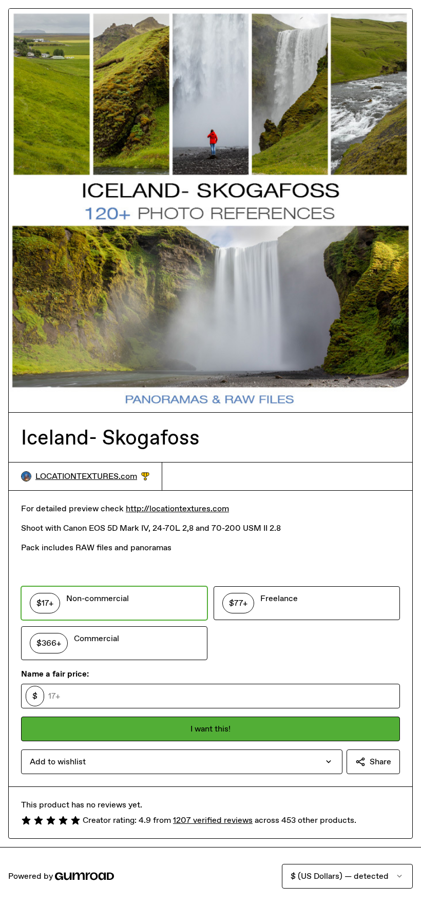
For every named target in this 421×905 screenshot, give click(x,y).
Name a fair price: (55, 674)
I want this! (210, 729)
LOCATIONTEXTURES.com (92, 476)
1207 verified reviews (213, 820)
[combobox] (181, 761)
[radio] (114, 603)
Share (380, 761)
